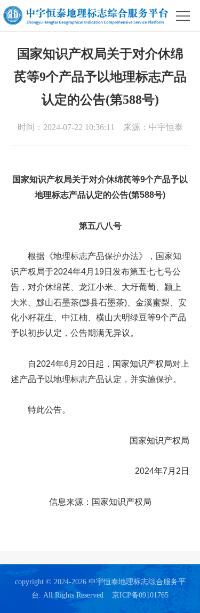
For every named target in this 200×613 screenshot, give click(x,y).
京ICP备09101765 (140, 595)
